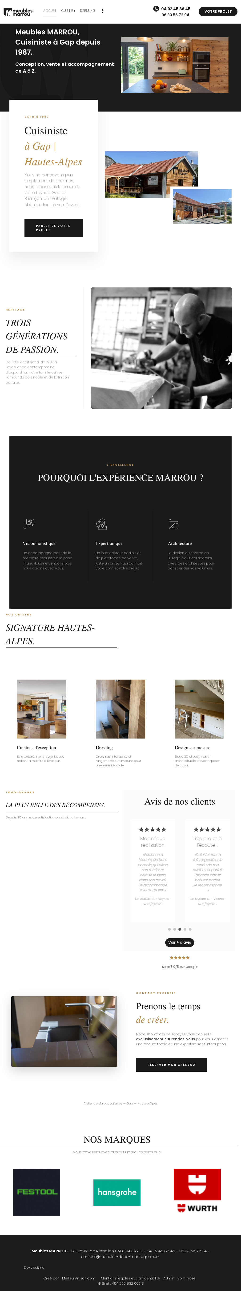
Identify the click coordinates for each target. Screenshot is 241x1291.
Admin (168, 1278)
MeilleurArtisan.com (78, 1278)
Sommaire (186, 1278)
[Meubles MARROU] (22, 12)
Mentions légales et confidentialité (130, 1278)
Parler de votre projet (53, 228)
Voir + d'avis (179, 942)
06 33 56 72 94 (193, 1251)
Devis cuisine (34, 1267)
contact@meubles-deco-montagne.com (120, 1256)
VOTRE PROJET (218, 11)
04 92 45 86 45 (161, 1251)
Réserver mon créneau (171, 1065)
